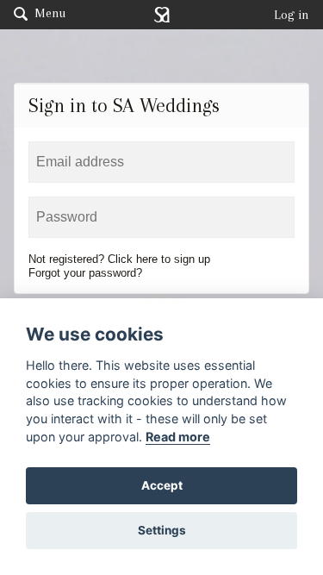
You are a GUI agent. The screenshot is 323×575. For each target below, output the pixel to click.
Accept (162, 485)
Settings (162, 530)
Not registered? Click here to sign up (119, 259)
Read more (178, 436)
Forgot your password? (85, 272)
